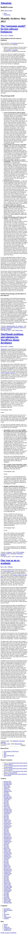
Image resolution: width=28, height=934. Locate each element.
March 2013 (7, 833)
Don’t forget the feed (9, 755)
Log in (5, 925)
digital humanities (10, 326)
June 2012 (6, 844)
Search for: (3, 745)
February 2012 (7, 849)
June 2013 (6, 828)
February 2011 (7, 866)
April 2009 (6, 897)
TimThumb (3, 349)
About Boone (7, 14)
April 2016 (6, 794)
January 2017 (7, 789)
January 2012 (7, 851)
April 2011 (6, 863)
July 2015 (6, 801)
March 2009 (7, 898)
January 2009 (7, 901)
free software (14, 43)
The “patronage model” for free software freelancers (13, 29)
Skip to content (8, 10)
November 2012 (8, 838)
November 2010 (8, 870)
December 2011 (8, 852)
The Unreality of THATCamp (11, 751)
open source (23, 327)
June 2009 (6, 894)
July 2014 (6, 815)
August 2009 (7, 891)
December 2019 (8, 782)
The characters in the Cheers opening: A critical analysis (15, 772)
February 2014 (7, 820)
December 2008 (8, 902)
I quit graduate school (8, 571)
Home (5, 13)
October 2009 (7, 888)
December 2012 (8, 837)
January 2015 (7, 808)
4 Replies (11, 346)
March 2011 (7, 865)
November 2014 (8, 810)
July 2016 (6, 792)
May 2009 (6, 895)
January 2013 (7, 835)
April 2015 (6, 805)
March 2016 (7, 795)
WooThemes (20, 553)
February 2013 (7, 834)
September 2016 (8, 791)
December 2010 (8, 869)
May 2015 (6, 803)
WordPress (8, 329)
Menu (2, 10)
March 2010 (7, 881)
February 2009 (7, 900)
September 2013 (8, 826)
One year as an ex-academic (10, 562)
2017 (5, 757)
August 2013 (7, 827)
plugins (8, 553)
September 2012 (8, 841)
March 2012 (7, 848)
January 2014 (7, 822)
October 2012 (7, 840)
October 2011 (7, 855)
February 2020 (7, 781)
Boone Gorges (19, 330)
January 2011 (7, 867)
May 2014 (6, 817)
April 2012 (6, 847)
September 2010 (8, 873)
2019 (5, 752)
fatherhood (15, 741)
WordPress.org (7, 930)
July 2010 (6, 876)
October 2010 (7, 872)
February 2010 (7, 883)
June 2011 (6, 861)
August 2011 (7, 858)
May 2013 (6, 830)
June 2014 (6, 816)
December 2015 (8, 796)
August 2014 (7, 813)
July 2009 (6, 893)
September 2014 (8, 812)
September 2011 (8, 856)
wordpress (20, 326)
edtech (5, 911)
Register (6, 924)
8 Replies (10, 567)
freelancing (16, 327)
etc (16, 326)
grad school (21, 741)
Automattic (15, 50)
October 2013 (7, 824)
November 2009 (8, 887)
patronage (3, 329)
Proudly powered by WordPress (8, 932)
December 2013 (8, 823)
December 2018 (8, 784)
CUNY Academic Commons (8, 372)
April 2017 (6, 788)
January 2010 (7, 884)
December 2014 (8, 809)
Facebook (8, 50)
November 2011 (8, 854)
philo (7, 741)
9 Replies (11, 35)
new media (6, 914)
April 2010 (6, 880)
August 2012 (7, 842)
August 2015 (7, 799)
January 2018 (7, 787)
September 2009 (8, 890)
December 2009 (8, 886)
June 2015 (6, 802)
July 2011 (6, 859)
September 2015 (8, 798)
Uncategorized (7, 917)
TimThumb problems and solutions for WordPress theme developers (12, 338)
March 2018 (7, 785)
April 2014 (6, 819)
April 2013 (6, 831)
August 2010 (7, 874)
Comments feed (7, 928)
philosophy (3, 742)
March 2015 (7, 806)
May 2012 (6, 845)
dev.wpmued (7, 908)
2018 (5, 754)
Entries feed (7, 927)
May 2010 (6, 879)
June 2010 (6, 877)
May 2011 (6, 862)
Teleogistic (6, 3)
